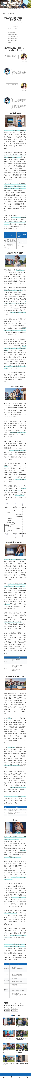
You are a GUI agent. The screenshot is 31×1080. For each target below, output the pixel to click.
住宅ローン (21, 1005)
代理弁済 (14, 1005)
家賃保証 (14, 1008)
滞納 (20, 1008)
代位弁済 (8, 1005)
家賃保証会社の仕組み (13, 34)
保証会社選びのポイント (13, 40)
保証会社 (8, 1008)
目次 (14, 26)
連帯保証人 (14, 1010)
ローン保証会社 (20, 1003)
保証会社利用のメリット (13, 38)
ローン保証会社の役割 (13, 36)
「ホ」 (12, 1003)
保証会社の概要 (11, 32)
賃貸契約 (8, 1010)
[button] (27, 547)
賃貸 (7, 1003)
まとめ (9, 42)
